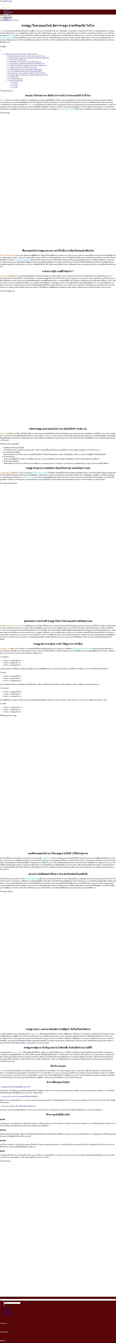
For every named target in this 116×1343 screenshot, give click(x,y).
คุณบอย (16, 85)
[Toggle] (0, 1087)
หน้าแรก (6, 7)
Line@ (57, 438)
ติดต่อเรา (6, 1311)
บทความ (6, 9)
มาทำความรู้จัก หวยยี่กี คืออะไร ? (18, 60)
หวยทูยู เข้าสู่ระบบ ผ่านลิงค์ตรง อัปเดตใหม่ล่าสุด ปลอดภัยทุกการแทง (27, 63)
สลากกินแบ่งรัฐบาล (56, 669)
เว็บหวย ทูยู (20, 1077)
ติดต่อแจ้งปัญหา (21, 1043)
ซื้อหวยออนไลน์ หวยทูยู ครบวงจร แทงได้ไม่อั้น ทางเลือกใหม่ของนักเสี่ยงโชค (29, 58)
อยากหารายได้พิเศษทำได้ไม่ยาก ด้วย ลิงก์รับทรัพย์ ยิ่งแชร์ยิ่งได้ (26, 71)
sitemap (6, 1314)
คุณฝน (15, 87)
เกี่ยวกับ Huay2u (14, 77)
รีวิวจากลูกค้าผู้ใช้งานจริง (16, 80)
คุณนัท (16, 82)
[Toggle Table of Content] (1, 51)
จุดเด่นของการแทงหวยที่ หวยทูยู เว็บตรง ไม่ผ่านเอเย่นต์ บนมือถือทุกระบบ (28, 65)
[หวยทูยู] (6, 1)
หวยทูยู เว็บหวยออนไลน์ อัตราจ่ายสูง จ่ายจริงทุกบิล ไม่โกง (21, 54)
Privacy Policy (8, 1313)
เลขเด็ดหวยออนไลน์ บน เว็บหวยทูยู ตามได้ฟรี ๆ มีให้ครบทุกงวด (26, 69)
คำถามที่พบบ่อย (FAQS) (16, 79)
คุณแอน (16, 84)
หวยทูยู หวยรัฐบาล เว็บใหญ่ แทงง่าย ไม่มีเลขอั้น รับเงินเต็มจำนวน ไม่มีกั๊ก (29, 75)
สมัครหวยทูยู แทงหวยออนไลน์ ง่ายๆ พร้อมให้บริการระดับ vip (25, 61)
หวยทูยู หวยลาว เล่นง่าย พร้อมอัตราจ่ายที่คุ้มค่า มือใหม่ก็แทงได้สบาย (28, 73)
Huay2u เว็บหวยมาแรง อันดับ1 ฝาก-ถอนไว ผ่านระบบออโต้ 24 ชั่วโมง (27, 56)
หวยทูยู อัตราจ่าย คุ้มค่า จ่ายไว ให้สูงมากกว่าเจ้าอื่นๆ (23, 67)
